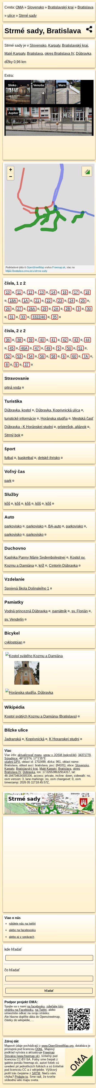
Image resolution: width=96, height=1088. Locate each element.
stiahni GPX (12, 761)
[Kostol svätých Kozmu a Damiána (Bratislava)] (26, 684)
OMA (19, 7)
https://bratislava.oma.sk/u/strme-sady (26, 271)
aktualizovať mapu (30, 755)
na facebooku (36, 1006)
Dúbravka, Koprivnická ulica (58, 410)
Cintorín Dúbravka (63, 565)
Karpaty (54, 45)
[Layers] (87, 171)
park (7, 481)
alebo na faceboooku (22, 930)
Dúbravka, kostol (17, 410)
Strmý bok (12, 435)
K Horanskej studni (64, 739)
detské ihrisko (49, 458)
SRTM (36, 1073)
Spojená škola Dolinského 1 (26, 588)
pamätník (59, 611)
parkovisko (13, 526)
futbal (8, 458)
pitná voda (12, 387)
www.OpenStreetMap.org (57, 1045)
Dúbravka (83, 53)
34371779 (84, 755)
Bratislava (85, 7)
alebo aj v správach (21, 937)
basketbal (25, 458)
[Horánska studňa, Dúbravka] (28, 693)
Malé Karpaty (14, 53)
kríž (41, 565)
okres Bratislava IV (59, 53)
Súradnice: (11, 758)
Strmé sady (28, 16)
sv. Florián (79, 611)
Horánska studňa (54, 418)
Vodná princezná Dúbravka (26, 611)
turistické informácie (20, 418)
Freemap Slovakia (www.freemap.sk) (29, 1054)
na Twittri (41, 1009)
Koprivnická (35, 739)
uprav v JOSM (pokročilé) (59, 755)
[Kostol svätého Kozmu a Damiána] (33, 656)
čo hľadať (12, 970)
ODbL (39, 1049)
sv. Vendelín (14, 619)
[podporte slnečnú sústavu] (49, 134)
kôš (7, 504)
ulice (11, 16)
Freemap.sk (58, 267)
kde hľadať (13, 949)
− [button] (10, 176)
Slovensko (35, 7)
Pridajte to (21, 1076)
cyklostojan (13, 642)
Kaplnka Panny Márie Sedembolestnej (34, 557)
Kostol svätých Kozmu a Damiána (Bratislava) (40, 716)
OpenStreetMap (35, 267)
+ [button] (10, 169)
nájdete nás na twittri (22, 923)
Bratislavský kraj (61, 7)
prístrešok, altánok (72, 427)
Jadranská (12, 739)
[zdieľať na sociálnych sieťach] (89, 29)
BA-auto (54, 526)
